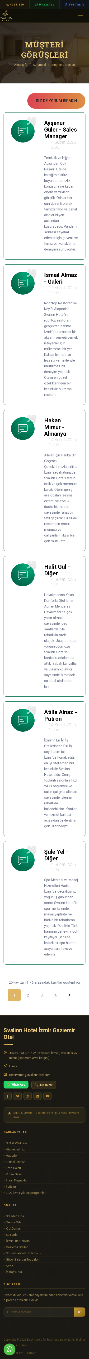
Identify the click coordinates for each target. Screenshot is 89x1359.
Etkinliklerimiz (15, 1162)
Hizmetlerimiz (15, 1149)
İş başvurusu (14, 1272)
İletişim (11, 1186)
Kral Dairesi (13, 1228)
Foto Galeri (13, 1168)
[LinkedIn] (37, 1096)
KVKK (10, 1265)
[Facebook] (8, 1096)
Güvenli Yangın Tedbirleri (22, 1259)
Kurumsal (39, 64)
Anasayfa (20, 64)
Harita (13, 1066)
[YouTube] (47, 1096)
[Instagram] (27, 1096)
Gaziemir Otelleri (17, 1247)
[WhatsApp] (9, 1349)
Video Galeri (14, 1174)
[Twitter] (18, 1096)
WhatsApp (18, 1084)
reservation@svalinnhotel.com (30, 1075)
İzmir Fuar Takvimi (18, 1241)
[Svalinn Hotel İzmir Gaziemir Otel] (26, 15)
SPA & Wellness (17, 1143)
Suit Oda (12, 1234)
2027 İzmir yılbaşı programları (26, 1193)
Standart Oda (15, 1216)
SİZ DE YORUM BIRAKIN (56, 100)
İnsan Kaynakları (17, 1180)
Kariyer (31, 1352)
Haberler (12, 1155)
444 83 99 (45, 1085)
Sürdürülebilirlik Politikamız (24, 1253)
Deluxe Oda (14, 1222)
